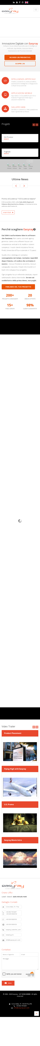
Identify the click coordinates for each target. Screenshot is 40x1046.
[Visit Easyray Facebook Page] (19, 2)
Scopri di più (7, 212)
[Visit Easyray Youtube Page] (17, 2)
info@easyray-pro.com (13, 940)
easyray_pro (13, 935)
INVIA (10, 983)
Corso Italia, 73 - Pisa (13, 907)
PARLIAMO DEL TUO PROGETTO (18, 287)
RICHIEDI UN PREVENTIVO (20, 57)
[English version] (26, 2)
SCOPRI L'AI (20, 63)
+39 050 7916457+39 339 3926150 (13, 913)
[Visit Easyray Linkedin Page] (14, 2)
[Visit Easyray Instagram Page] (22, 2)
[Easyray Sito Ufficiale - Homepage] (10, 11)
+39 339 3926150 (13, 919)
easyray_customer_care (13, 930)
